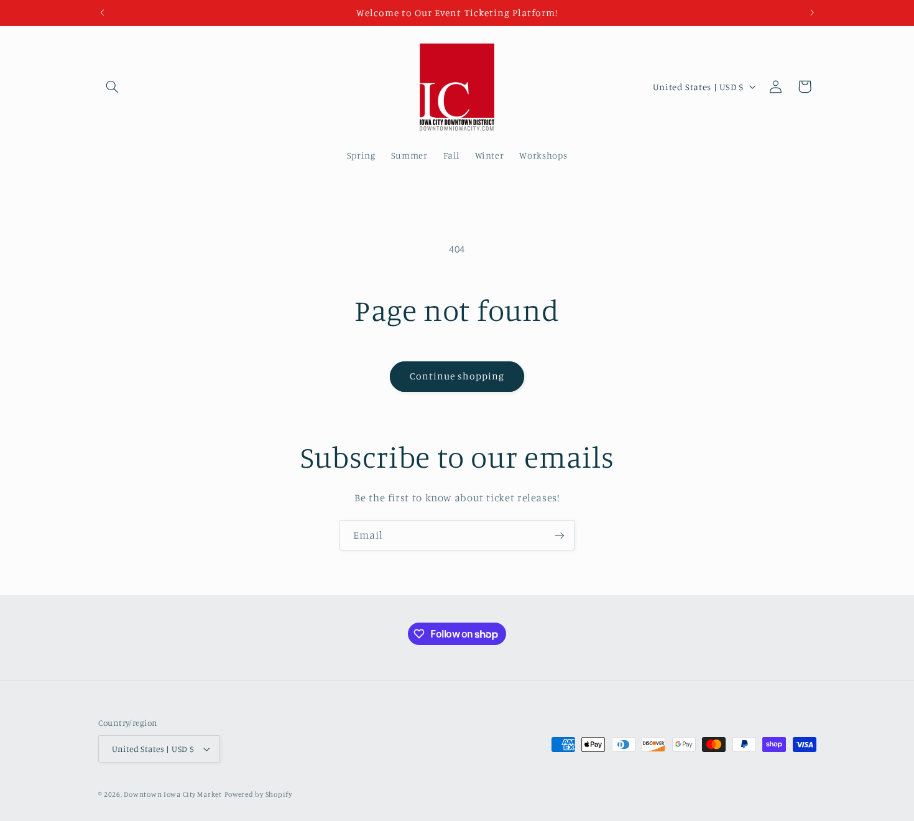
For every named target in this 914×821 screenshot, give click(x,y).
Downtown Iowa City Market (172, 794)
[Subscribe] (559, 535)
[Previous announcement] (102, 12)
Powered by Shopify (258, 794)
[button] (112, 86)
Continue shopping (457, 376)
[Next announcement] (812, 12)
